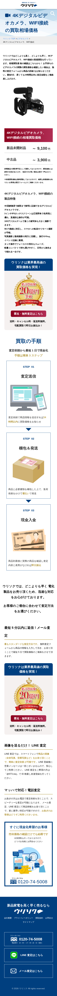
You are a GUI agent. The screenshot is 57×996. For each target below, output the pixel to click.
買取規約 (39, 918)
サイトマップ (28, 922)
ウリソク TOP (9, 39)
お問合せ (49, 918)
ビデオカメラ (22, 39)
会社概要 (8, 918)
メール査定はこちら (31, 970)
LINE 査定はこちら (31, 955)
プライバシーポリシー (23, 918)
